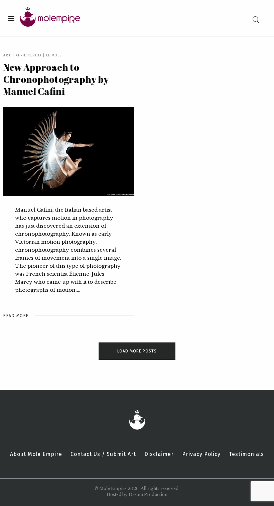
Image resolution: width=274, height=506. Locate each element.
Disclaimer (159, 454)
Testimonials (246, 454)
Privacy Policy (201, 454)
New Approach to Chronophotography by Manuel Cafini (56, 79)
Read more (16, 315)
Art (7, 55)
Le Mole (53, 55)
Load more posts (137, 351)
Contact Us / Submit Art (103, 454)
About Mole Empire (36, 454)
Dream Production (148, 494)
